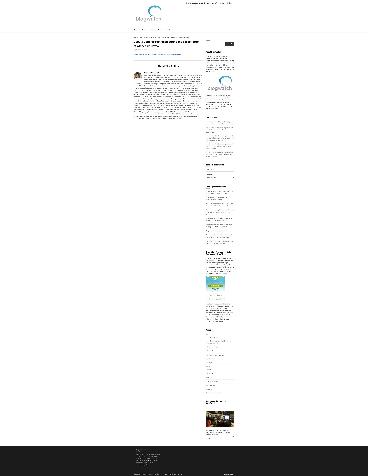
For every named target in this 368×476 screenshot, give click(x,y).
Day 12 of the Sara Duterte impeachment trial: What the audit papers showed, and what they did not (219, 154)
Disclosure (209, 378)
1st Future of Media (213, 337)
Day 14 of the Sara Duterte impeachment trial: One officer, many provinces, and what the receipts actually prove (220, 138)
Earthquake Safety (212, 381)
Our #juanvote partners (213, 393)
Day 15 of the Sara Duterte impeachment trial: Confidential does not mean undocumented (219, 130)
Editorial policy (210, 385)
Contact (167, 30)
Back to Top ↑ (229, 474)
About (143, 30)
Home (136, 30)
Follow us (210, 369)
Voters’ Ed (209, 389)
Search (208, 41)
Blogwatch (209, 363)
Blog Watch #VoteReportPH (215, 355)
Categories (209, 175)
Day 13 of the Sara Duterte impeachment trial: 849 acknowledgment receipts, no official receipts (219, 146)
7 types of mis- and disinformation (218, 231)
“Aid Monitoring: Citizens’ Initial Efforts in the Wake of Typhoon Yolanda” (218, 317)
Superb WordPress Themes (173, 474)
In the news (210, 350)
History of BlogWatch (214, 347)
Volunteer (210, 373)
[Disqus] (168, 149)
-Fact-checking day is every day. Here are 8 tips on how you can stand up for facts (220, 212)
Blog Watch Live (211, 359)
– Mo (207, 191)
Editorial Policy (156, 30)
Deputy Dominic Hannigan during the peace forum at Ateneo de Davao (158, 54)
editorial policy (221, 104)
